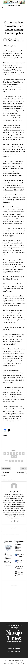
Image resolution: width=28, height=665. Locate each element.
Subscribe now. (14, 648)
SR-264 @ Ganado (20, 567)
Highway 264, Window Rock (18, 548)
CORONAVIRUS (11, 41)
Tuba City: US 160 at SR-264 (19, 574)
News (16, 41)
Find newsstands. (14, 652)
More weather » (9, 565)
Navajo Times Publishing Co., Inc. (15, 660)
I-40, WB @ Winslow (20, 555)
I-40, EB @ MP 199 (20, 561)
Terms (5, 663)
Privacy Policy (11, 663)
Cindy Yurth (12, 39)
